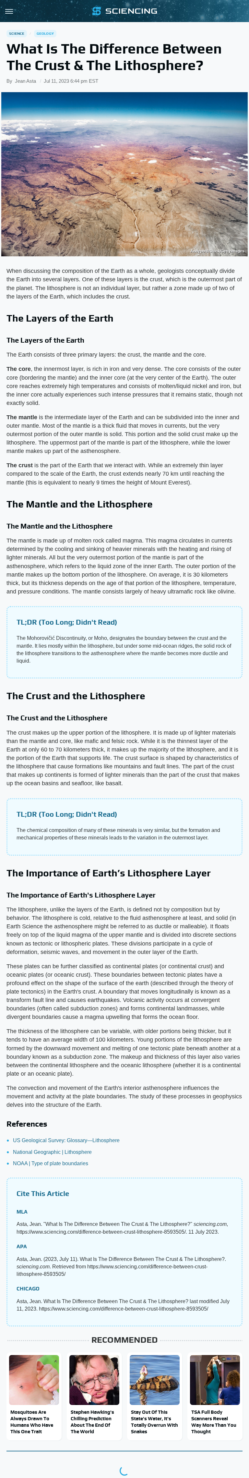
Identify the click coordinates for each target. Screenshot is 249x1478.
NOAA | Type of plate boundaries (50, 1163)
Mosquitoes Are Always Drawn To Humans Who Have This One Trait (31, 1422)
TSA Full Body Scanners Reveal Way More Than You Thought (213, 1422)
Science (16, 33)
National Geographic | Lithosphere (52, 1152)
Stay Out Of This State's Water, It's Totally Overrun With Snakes (154, 1422)
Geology (45, 33)
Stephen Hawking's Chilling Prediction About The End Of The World (92, 1422)
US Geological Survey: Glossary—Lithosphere (66, 1140)
